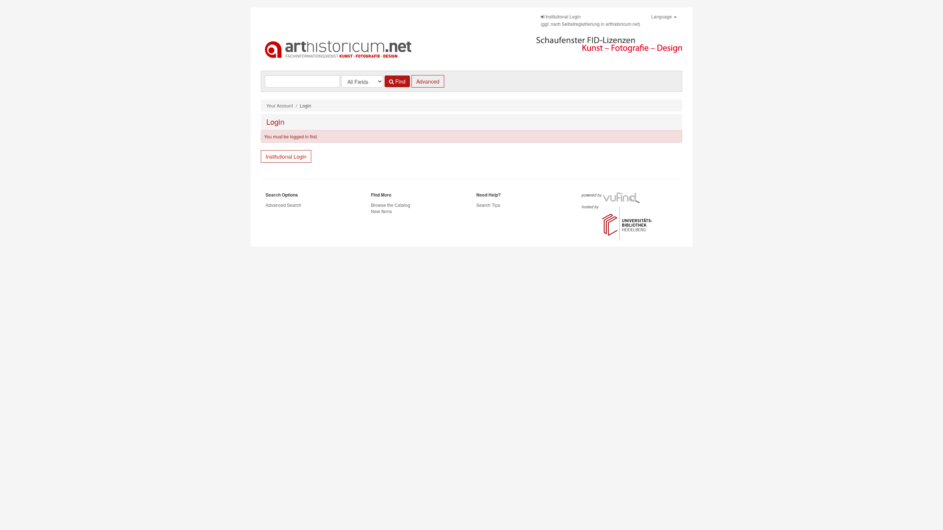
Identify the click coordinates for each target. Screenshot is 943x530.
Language (662, 16)
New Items (381, 211)
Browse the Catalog (390, 205)
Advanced (427, 81)
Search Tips (488, 205)
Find (400, 81)
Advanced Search (283, 205)
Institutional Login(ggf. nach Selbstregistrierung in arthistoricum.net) (590, 20)
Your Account (279, 105)
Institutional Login (286, 156)
